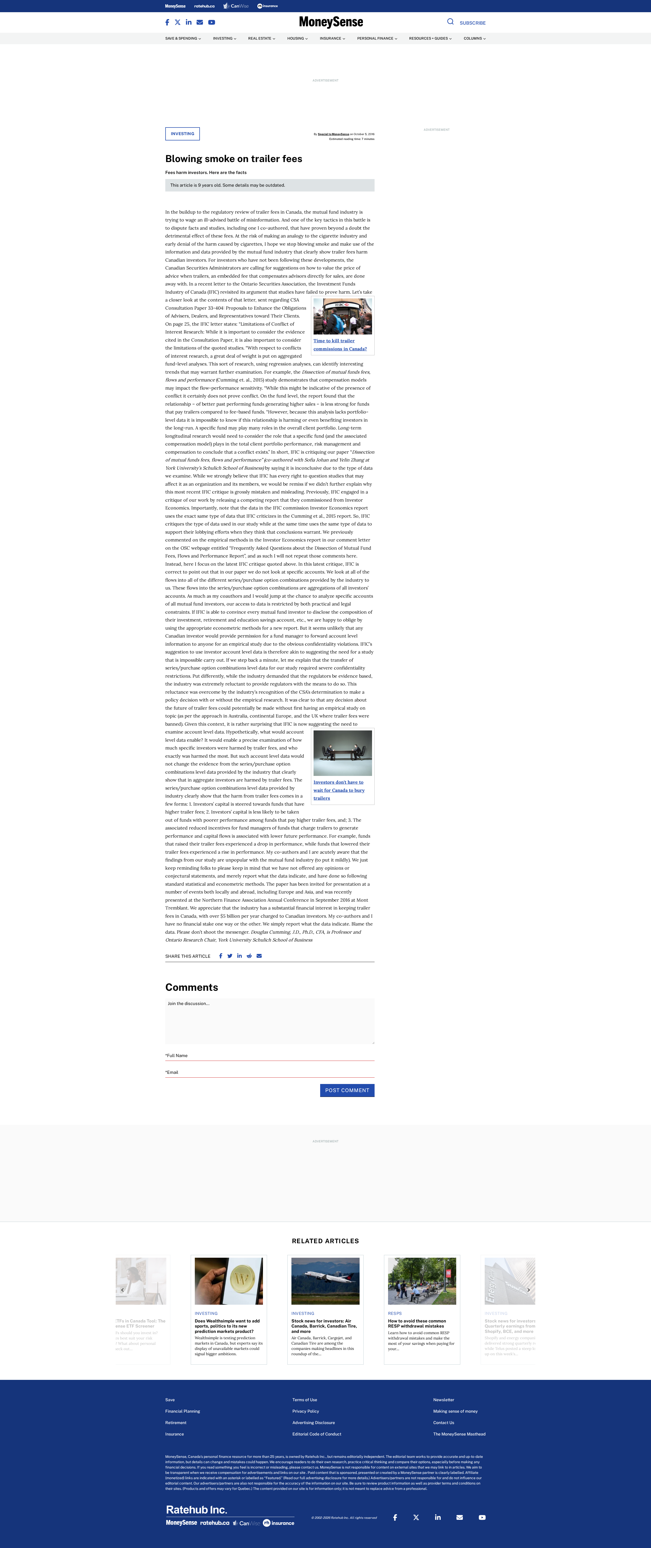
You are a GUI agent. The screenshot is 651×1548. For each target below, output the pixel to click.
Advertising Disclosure (313, 1422)
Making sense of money (455, 1411)
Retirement (175, 1422)
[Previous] (123, 1290)
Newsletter (443, 1399)
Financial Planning (182, 1411)
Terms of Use (304, 1399)
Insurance (174, 1434)
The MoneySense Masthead (459, 1434)
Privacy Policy (305, 1411)
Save (170, 1399)
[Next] (527, 1290)
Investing (182, 133)
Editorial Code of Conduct (316, 1434)
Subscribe (473, 23)
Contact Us (443, 1422)
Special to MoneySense (333, 134)
